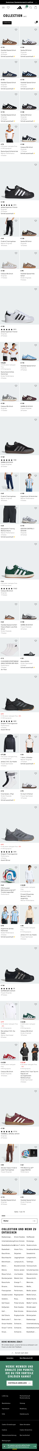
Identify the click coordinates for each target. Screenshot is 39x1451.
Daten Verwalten (25, 1424)
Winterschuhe (32, 1311)
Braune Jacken (4, 1287)
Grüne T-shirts (19, 1245)
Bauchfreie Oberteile (6, 1254)
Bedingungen (6, 1440)
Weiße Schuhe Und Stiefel (32, 1295)
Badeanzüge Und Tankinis (6, 1237)
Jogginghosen (19, 1258)
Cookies (4, 1430)
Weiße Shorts (31, 1299)
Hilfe (3, 1414)
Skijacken (17, 1253)
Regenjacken (19, 1295)
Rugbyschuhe (19, 1315)
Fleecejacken (6, 1291)
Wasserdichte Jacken (32, 1279)
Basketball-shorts (6, 1250)
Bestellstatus (6, 1403)
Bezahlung (23, 1408)
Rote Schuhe (18, 1311)
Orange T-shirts (17, 1283)
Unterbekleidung (8, 1241)
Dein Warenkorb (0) (26, 1358)
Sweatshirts (31, 1253)
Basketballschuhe (8, 1245)
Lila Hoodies (18, 1274)
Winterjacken (31, 1315)
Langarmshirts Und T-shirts (32, 1258)
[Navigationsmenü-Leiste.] (3, 7)
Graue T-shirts (7, 1328)
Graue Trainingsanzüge (8, 1332)
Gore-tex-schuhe (17, 1320)
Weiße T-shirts (32, 1303)
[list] (16, 22)
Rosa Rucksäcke (18, 1299)
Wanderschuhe (32, 1274)
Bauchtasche (6, 1258)
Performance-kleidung (19, 1287)
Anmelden (10, 1358)
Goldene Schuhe (5, 1299)
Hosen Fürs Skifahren (18, 1250)
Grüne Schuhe (19, 1241)
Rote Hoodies (19, 1307)
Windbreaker (31, 1307)
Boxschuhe (6, 1282)
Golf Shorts (6, 1315)
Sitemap (22, 1403)
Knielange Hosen (30, 1241)
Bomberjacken (7, 1278)
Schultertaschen (32, 1270)
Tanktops (30, 1262)
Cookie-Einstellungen (9, 1424)
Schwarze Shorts (17, 1332)
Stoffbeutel (30, 1237)
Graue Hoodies (7, 1324)
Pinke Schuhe (19, 1303)
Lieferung (5, 1396)
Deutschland (23, 1448)
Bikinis (4, 1270)
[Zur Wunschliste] (8, 7)
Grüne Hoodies (19, 1237)
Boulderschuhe (19, 1266)
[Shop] (19, 8)
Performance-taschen (19, 1291)
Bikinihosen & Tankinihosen (7, 1262)
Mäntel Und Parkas (18, 1279)
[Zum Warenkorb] (35, 7)
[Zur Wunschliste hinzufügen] (16, 30)
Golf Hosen (6, 1303)
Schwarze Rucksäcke (18, 1328)
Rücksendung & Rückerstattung (25, 1397)
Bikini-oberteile (5, 1266)
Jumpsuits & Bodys (19, 1262)
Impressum (5, 1408)
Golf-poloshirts (5, 1312)
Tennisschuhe (32, 1266)
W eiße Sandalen (30, 1287)
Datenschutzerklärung (9, 1435)
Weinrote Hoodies (30, 1283)
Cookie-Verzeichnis (26, 1430)
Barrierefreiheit (25, 1435)
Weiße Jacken (31, 1291)
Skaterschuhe (32, 1245)
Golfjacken (5, 1307)
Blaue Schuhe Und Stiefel (7, 1274)
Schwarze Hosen (17, 1324)
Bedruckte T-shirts (6, 1320)
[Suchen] (30, 7)
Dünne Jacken (19, 1270)
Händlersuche (24, 1414)
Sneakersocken (7, 1295)
